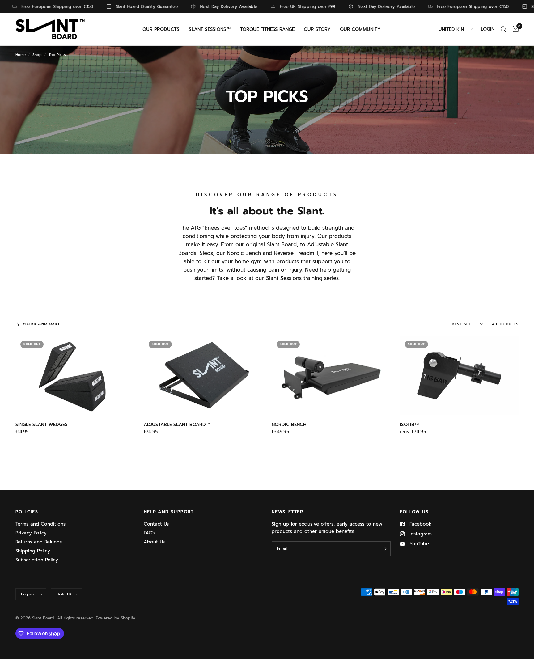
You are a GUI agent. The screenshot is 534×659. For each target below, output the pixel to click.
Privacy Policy (31, 533)
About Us (154, 542)
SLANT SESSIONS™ (210, 29)
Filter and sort (41, 324)
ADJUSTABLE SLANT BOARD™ (177, 424)
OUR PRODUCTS (161, 29)
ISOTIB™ (409, 424)
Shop (37, 54)
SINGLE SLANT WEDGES (41, 424)
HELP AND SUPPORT (169, 512)
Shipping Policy (32, 550)
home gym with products (267, 261)
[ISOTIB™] (459, 375)
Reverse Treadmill (296, 253)
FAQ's (149, 533)
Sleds (206, 253)
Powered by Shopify (115, 618)
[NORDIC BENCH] (331, 375)
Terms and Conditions (40, 524)
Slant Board (282, 244)
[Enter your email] (384, 548)
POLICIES (26, 512)
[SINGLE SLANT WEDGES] (74, 375)
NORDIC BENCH (289, 424)
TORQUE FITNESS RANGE (267, 29)
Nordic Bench (244, 253)
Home (20, 54)
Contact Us (156, 524)
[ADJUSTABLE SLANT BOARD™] (203, 375)
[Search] (504, 29)
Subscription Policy (36, 559)
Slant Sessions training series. (303, 278)
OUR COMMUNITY (360, 29)
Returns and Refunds (38, 542)
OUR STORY (317, 29)
